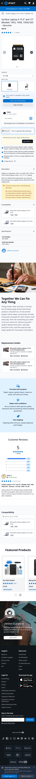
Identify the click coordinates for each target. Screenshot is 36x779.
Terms (3, 687)
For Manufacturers (24, 663)
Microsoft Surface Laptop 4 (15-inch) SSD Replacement (20, 363)
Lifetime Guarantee (7, 693)
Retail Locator (23, 660)
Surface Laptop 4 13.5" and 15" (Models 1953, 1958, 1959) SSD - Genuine (20, 13)
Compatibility (6, 205)
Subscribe (30, 720)
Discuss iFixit (5, 660)
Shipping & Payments (8, 696)
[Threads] (29, 738)
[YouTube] (18, 738)
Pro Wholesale (23, 657)
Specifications (6, 231)
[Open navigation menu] (2, 3)
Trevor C (9, 475)
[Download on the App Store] (26, 679)
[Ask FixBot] (30, 118)
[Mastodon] (22, 738)
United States (8, 776)
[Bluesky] (25, 738)
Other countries (26, 776)
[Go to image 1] (17, 67)
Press (20, 666)
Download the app (25, 675)
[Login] (33, 3)
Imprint (3, 681)
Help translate (16, 732)
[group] (4, 52)
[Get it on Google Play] (26, 685)
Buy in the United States (18, 101)
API (2, 666)
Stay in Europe (18, 105)
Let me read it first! (9, 723)
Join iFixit (27, 141)
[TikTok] (3, 738)
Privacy (3, 684)
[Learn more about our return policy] (14, 161)
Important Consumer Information (7, 700)
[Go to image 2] (19, 67)
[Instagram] (14, 738)
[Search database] (25, 3)
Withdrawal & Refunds (8, 690)
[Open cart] (29, 3)
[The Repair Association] (33, 738)
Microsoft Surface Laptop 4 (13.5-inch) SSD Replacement (20, 349)
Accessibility (5, 679)
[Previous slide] (15, 595)
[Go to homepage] (10, 3)
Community (22, 654)
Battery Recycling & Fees (9, 704)
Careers (3, 663)
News (20, 669)
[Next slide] (20, 595)
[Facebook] (7, 738)
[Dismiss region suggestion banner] (34, 767)
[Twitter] (11, 738)
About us (4, 654)
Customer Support (7, 657)
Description (5, 169)
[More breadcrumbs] (2, 13)
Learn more (13, 637)
